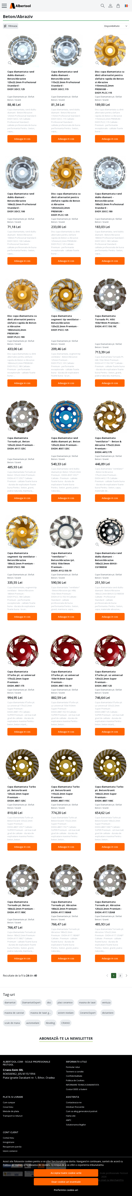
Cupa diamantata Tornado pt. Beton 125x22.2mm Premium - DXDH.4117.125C (20, 443)
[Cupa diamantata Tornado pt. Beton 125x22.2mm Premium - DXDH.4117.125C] (22, 417)
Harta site (70, 1115)
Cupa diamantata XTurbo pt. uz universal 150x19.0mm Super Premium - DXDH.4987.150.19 (65, 678)
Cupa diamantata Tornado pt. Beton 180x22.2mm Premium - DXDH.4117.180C (20, 907)
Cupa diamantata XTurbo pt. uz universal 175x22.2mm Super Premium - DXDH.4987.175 (21, 678)
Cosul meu (8, 1106)
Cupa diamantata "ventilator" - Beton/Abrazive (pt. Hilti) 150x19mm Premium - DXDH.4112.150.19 (63, 561)
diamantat (10, 1002)
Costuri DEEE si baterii (76, 1089)
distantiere (107, 1012)
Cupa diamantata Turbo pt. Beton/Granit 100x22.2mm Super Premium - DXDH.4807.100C (109, 793)
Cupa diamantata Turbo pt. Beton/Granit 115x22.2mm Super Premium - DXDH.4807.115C (65, 793)
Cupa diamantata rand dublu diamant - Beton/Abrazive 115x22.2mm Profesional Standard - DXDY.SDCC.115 (65, 80)
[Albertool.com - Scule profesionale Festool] (20, 6)
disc (49, 1002)
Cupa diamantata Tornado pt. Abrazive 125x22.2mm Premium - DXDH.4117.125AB (108, 907)
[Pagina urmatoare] (126, 975)
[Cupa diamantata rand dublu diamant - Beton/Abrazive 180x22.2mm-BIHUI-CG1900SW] (110, 532)
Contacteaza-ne (74, 1102)
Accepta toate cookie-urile (66, 1172)
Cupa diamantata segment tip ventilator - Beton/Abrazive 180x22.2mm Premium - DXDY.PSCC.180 (22, 560)
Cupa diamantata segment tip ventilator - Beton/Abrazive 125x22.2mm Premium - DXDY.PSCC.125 (65, 323)
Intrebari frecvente (75, 1106)
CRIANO (65, 1022)
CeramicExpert (88, 1012)
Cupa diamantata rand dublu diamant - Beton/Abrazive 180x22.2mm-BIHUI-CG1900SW (108, 560)
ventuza (106, 1002)
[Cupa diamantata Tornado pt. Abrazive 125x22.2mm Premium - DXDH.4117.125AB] (110, 881)
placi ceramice (65, 1002)
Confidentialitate (74, 1075)
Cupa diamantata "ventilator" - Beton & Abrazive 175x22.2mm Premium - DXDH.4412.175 (108, 445)
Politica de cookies (13, 1164)
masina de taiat (87, 1002)
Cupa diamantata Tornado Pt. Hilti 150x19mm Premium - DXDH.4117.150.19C (107, 321)
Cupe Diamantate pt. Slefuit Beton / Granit (20, 98)
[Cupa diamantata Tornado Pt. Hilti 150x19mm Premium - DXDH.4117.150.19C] (110, 295)
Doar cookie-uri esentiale (66, 1181)
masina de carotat (14, 1012)
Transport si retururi (13, 1115)
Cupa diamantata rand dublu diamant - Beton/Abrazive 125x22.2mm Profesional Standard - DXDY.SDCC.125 (21, 80)
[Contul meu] (110, 6)
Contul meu (8, 1137)
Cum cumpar (9, 1102)
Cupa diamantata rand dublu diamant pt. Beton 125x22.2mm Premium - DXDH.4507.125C (65, 443)
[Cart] (118, 6)
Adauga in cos (22, 138)
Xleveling (50, 1022)
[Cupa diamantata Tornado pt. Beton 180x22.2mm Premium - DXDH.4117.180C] (22, 881)
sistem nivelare (66, 1012)
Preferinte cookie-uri (66, 1189)
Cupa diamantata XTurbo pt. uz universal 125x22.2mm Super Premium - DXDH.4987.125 (109, 678)
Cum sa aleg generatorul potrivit (81, 1111)
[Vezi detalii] (9, 63)
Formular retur (73, 1067)
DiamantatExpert (31, 1002)
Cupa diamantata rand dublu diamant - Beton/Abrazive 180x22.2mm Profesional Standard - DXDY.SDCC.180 (109, 202)
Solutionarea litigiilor (76, 1124)
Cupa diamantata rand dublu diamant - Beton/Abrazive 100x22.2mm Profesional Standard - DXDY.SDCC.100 (21, 202)
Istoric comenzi (10, 1151)
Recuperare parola (12, 1146)
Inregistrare (8, 1142)
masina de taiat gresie (42, 1012)
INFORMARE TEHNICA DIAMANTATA (82, 1084)
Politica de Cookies (75, 1080)
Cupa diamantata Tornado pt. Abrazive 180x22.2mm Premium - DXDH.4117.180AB (64, 907)
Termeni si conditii (75, 1071)
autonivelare (32, 1022)
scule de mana (12, 1022)
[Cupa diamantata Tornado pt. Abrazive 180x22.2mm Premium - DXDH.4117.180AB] (66, 881)
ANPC (68, 1120)
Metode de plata (11, 1111)
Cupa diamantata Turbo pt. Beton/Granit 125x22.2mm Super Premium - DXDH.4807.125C (21, 793)
